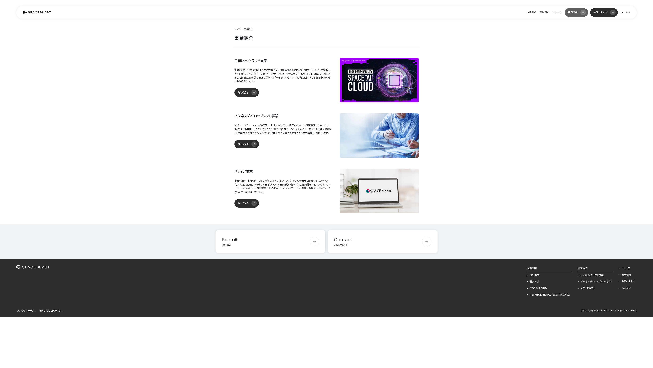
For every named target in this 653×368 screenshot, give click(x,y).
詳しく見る (243, 92)
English (626, 288)
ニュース (556, 12)
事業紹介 (544, 12)
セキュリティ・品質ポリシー (51, 311)
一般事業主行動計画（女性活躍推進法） (550, 294)
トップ (237, 29)
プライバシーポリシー (26, 311)
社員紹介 (534, 281)
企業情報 (531, 12)
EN (628, 12)
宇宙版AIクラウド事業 (592, 275)
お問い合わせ (600, 12)
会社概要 (534, 275)
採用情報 (573, 12)
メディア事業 (587, 288)
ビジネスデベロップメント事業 (596, 281)
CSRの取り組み (538, 288)
